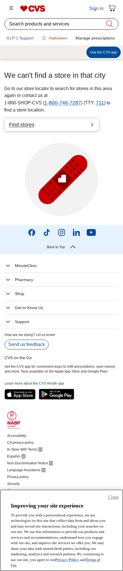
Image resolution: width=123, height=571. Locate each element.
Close (113, 497)
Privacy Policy (67, 560)
